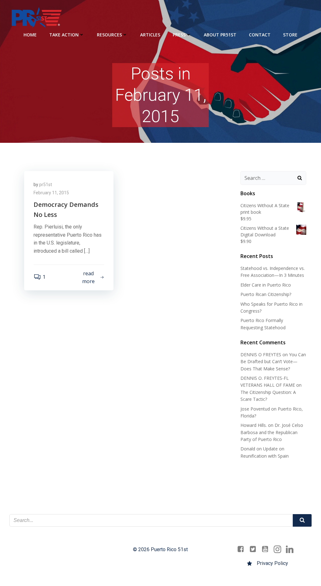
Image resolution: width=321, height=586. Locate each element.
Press (179, 35)
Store (290, 35)
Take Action (64, 35)
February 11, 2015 (51, 192)
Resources (109, 35)
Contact (260, 35)
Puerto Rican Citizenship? (265, 294)
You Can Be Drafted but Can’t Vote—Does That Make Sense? (273, 362)
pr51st (45, 184)
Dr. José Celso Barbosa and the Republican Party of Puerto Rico (271, 432)
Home (30, 35)
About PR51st (220, 35)
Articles (150, 35)
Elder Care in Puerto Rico (265, 285)
